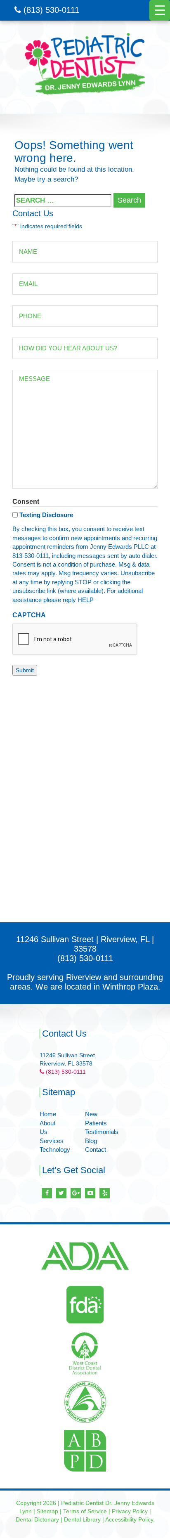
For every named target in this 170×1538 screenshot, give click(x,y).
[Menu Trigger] (159, 10)
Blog (91, 1140)
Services (52, 1140)
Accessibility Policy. (130, 1519)
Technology (55, 1149)
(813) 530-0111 (50, 9)
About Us (47, 1127)
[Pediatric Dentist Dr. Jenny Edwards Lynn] (85, 64)
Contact (95, 1149)
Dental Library (82, 1519)
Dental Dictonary (37, 1519)
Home (48, 1113)
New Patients (96, 1118)
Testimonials (101, 1131)
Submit (25, 670)
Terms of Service (85, 1511)
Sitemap (47, 1511)
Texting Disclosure (46, 514)
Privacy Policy (130, 1511)
